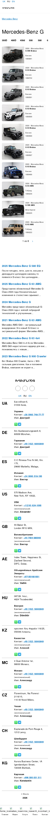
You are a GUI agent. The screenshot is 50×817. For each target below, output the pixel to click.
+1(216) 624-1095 (32, 505)
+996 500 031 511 (32, 777)
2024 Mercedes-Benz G (16, 302)
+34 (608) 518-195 (33, 476)
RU (8, 1)
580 (40, 40)
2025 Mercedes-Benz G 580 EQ (21, 266)
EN (13, 1)
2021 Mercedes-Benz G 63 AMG (21, 320)
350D (4, 40)
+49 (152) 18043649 (34, 443)
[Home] (7, 7)
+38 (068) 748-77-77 (34, 414)
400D (13, 40)
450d (22, 40)
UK (4, 1)
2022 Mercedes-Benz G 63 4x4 (21, 338)
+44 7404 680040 (32, 537)
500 (31, 40)
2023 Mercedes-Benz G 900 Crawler (24, 356)
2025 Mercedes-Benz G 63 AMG (21, 284)
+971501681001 (31, 576)
